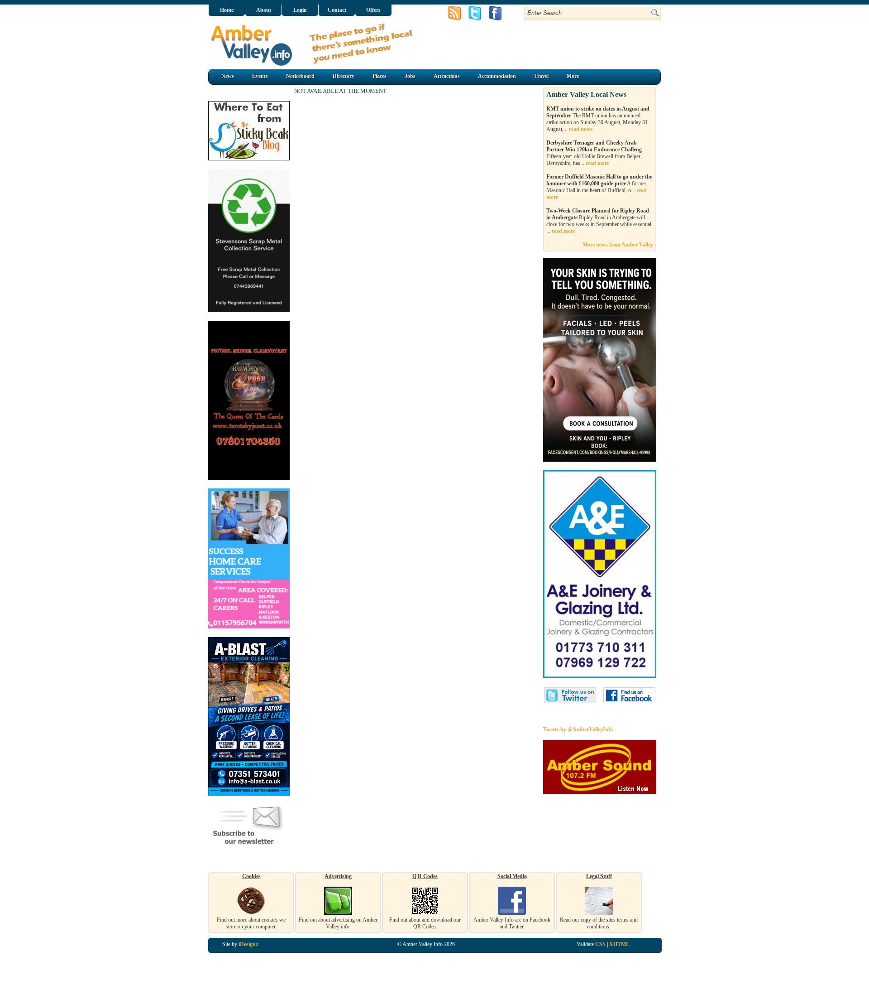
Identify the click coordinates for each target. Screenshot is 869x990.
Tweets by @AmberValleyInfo (578, 729)
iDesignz (248, 944)
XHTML (619, 944)
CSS (600, 944)
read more (580, 129)
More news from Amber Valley (618, 244)
